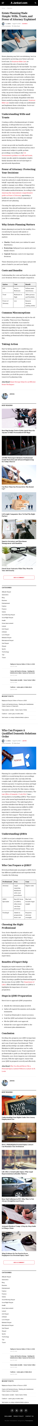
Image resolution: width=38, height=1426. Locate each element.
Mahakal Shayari (6, 637)
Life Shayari (5, 629)
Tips (3, 654)
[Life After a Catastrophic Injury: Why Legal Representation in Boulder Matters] (19, 1159)
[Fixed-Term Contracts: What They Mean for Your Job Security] (19, 556)
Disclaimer (8, 1416)
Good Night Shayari (7, 617)
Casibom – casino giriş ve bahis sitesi (21, 687)
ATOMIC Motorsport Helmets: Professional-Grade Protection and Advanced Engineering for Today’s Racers (18, 460)
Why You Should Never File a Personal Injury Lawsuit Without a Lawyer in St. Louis (18, 1068)
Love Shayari (5, 634)
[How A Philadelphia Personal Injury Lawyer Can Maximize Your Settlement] (19, 1132)
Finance (4, 609)
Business (24, 23)
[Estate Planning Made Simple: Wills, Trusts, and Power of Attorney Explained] (19, 41)
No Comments (7, 26)
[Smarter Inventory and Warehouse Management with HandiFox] (19, 529)
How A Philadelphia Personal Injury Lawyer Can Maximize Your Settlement (17, 1145)
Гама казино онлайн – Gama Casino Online (22, 680)
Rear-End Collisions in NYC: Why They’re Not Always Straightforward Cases (18, 1200)
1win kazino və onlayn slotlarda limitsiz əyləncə (15, 717)
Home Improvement (7, 623)
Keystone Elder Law (19, 62)
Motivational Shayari (8, 640)
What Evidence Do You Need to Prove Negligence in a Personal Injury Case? (15, 1254)
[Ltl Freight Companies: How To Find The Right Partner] (19, 502)
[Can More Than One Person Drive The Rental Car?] (19, 475)
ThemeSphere (29, 1420)
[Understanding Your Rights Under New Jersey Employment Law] (19, 1105)
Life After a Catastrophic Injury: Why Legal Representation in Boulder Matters (17, 1173)
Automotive (5, 594)
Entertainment (6, 603)
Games (4, 612)
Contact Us (29, 1416)
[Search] (35, 3)
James (9, 23)
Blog (3, 597)
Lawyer (4, 626)
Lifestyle (4, 632)
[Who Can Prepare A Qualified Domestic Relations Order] (19, 758)
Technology (5, 652)
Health (4, 620)
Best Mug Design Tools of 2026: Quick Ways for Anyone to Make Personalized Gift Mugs (18, 431)
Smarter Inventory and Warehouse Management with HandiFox (14, 542)
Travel (4, 657)
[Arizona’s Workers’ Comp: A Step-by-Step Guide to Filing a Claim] (19, 1214)
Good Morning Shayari (8, 614)
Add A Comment (19, 577)
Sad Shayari (5, 643)
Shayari (4, 646)
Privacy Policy (19, 1416)
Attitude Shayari (6, 592)
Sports (4, 649)
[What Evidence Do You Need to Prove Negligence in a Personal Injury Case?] (19, 1241)
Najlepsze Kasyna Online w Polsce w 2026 (22, 664)
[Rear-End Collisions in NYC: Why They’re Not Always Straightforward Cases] (19, 1187)
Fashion (4, 606)
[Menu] (3, 3)
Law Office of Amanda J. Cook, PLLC (14, 794)
